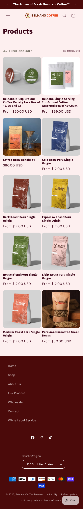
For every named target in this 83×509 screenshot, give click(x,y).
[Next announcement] (75, 4)
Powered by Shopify (45, 494)
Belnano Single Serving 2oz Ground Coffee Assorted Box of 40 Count (60, 102)
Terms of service (53, 500)
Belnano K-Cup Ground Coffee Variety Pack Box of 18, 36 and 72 (21, 102)
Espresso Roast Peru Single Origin (56, 219)
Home (12, 366)
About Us (14, 384)
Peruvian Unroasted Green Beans (61, 333)
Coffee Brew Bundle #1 (19, 160)
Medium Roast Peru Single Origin (21, 333)
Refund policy (69, 494)
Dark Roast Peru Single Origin (19, 219)
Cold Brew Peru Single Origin (57, 161)
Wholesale (15, 402)
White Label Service (22, 420)
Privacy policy (32, 500)
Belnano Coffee (24, 494)
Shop (11, 375)
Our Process (16, 393)
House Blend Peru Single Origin (20, 276)
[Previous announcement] (7, 4)
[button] (8, 15)
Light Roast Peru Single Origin (58, 276)
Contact (13, 411)
